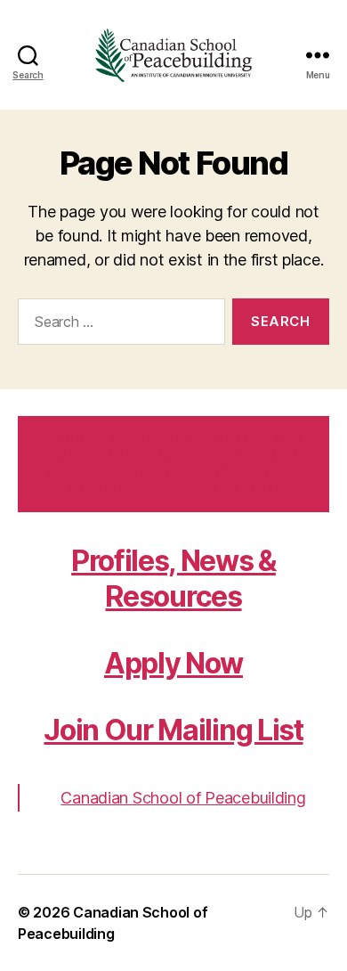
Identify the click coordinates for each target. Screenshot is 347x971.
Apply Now (173, 663)
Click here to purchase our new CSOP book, (173, 463)
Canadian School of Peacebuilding (183, 797)
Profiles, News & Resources (173, 578)
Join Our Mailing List (173, 730)
